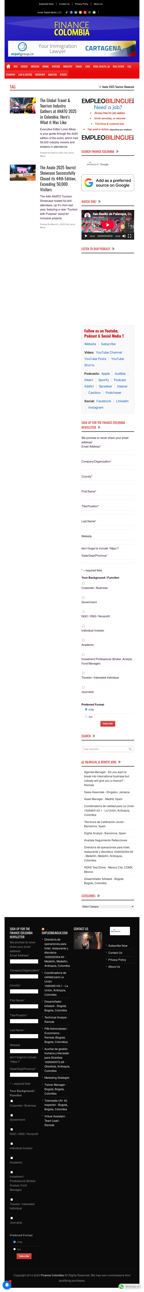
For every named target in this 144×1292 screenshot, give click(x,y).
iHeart (88, 380)
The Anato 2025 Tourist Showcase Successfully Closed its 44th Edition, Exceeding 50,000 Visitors (58, 178)
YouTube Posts (95, 358)
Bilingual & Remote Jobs (100, 762)
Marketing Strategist (56, 1078)
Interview (40, 74)
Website (90, 344)
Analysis (52, 74)
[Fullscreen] (129, 236)
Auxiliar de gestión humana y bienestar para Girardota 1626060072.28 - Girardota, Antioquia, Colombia (57, 1060)
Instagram (95, 407)
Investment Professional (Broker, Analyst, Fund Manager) (106, 661)
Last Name (88, 521)
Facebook (103, 401)
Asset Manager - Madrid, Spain (103, 799)
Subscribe (108, 344)
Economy (10, 74)
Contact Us (64, 3)
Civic (87, 66)
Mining (45, 66)
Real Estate (118, 66)
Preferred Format (92, 704)
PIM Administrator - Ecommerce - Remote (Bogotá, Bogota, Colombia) (56, 1035)
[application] (107, 225)
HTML (91, 709)
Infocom (35, 66)
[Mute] (124, 236)
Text (90, 716)
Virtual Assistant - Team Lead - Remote (55, 1120)
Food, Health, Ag (101, 66)
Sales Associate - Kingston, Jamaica (107, 792)
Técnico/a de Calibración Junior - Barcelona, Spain (104, 824)
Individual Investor (92, 630)
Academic (87, 644)
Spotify (103, 380)
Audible (120, 373)
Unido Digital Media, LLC (50, 12)
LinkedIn (122, 401)
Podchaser (114, 392)
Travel (79, 66)
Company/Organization (96, 461)
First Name (88, 491)
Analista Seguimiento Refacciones (105, 840)
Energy (24, 66)
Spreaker (105, 386)
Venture (56, 66)
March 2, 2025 (58, 224)
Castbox (94, 392)
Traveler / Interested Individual (100, 677)
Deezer (122, 386)
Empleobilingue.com (55, 932)
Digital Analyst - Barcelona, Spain (105, 833)
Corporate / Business (94, 588)
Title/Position (90, 506)
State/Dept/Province (94, 555)
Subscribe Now (46, 3)
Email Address (91, 446)
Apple (105, 373)
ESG (129, 66)
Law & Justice (25, 74)
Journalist (87, 692)
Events (63, 74)
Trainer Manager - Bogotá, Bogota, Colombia (55, 1089)
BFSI (16, 66)
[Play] (86, 236)
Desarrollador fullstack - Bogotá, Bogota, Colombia (104, 881)
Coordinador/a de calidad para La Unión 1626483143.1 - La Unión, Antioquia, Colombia (109, 810)
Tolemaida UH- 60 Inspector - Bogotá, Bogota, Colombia (56, 1104)
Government (89, 602)
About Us (98, 3)
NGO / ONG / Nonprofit (95, 616)
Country (86, 476)
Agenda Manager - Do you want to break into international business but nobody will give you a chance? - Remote (106, 778)
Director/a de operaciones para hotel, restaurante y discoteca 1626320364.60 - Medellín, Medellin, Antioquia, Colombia (108, 853)
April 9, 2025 (57, 152)
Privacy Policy (81, 3)
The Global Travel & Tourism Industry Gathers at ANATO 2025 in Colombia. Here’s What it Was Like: (58, 111)
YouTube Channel (109, 352)
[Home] (8, 66)
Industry (67, 66)
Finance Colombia (52, 1275)
